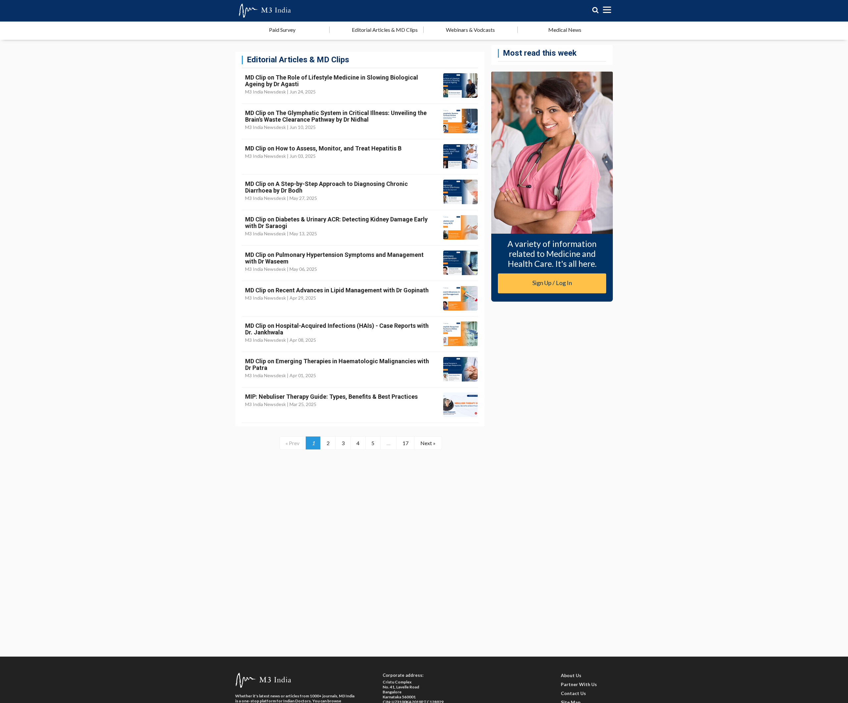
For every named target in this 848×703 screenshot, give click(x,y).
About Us (571, 675)
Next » (428, 443)
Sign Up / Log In (552, 282)
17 (405, 443)
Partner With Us (579, 684)
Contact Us (573, 693)
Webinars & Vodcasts (470, 30)
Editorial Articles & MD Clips (385, 30)
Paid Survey (282, 30)
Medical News (564, 30)
